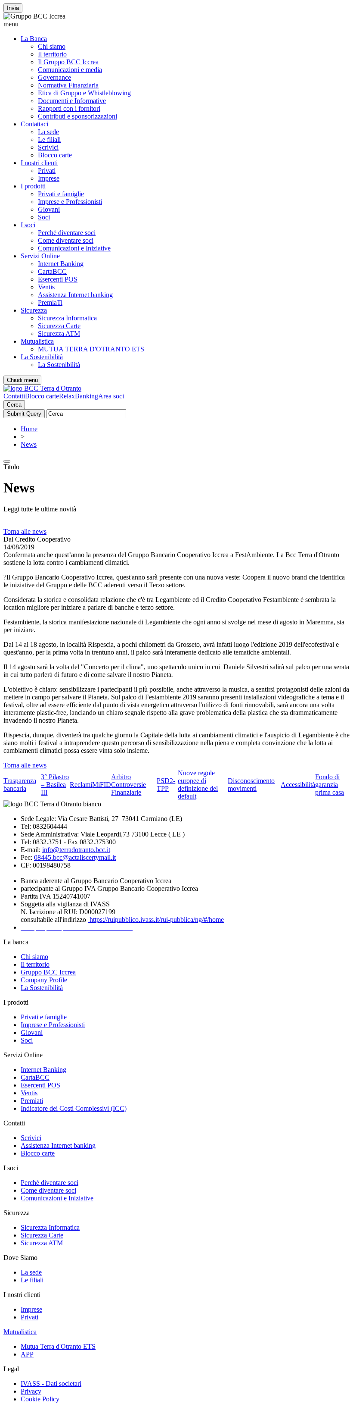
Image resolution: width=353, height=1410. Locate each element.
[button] (176, 24)
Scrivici (48, 147)
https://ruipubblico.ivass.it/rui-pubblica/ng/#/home (156, 919)
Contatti (14, 396)
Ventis (46, 287)
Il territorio (52, 54)
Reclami (81, 784)
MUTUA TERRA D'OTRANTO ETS (91, 349)
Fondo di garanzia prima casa (329, 784)
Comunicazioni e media (70, 69)
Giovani (49, 209)
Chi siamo (51, 46)
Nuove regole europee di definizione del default (198, 784)
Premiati (32, 1100)
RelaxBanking (78, 396)
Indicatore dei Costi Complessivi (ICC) (74, 1108)
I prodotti (33, 186)
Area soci (111, 396)
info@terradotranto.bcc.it (76, 849)
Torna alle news (24, 531)
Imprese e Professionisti (70, 201)
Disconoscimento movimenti (251, 784)
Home (29, 428)
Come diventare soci (65, 240)
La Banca (34, 38)
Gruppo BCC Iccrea (48, 972)
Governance (54, 77)
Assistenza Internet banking (75, 294)
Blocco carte (55, 155)
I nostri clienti (39, 162)
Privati (47, 170)
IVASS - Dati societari (51, 1383)
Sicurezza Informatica (67, 318)
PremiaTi (50, 302)
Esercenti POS (57, 279)
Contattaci (34, 124)
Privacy (31, 1391)
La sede (48, 131)
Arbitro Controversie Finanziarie (128, 784)
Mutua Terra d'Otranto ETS (58, 1346)
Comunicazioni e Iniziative (74, 248)
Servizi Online (40, 256)
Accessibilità (298, 784)
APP (27, 1354)
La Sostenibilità (42, 356)
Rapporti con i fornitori (69, 108)
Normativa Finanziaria (68, 85)
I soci (28, 225)
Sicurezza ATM (59, 333)
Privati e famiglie (61, 193)
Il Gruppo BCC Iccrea (68, 62)
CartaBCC (52, 271)
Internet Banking (61, 263)
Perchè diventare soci (67, 232)
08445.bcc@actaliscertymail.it (75, 857)
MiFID (101, 784)
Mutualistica (37, 341)
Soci (44, 217)
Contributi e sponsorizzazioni (77, 116)
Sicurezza (34, 310)
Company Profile (44, 980)
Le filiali (49, 139)
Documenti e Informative (72, 100)
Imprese (48, 178)
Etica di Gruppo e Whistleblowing (84, 93)
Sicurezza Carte (59, 325)
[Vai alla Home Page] (42, 388)
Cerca (14, 404)
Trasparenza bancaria (19, 784)
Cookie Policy (40, 1399)
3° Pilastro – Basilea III (55, 784)
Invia (13, 8)
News (29, 444)
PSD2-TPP (166, 784)
